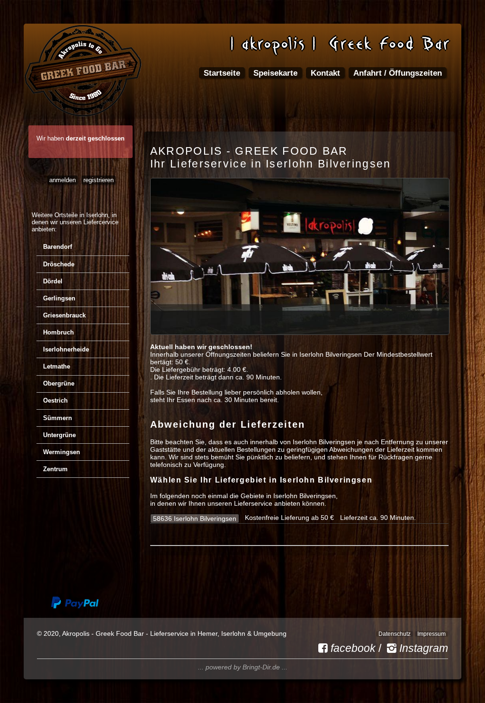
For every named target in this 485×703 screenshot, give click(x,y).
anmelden (62, 180)
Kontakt (325, 73)
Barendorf (57, 246)
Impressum (431, 634)
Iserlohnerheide (66, 349)
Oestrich (55, 400)
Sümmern (57, 418)
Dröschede (58, 264)
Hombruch (58, 332)
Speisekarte (275, 73)
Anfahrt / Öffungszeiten (397, 73)
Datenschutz (394, 634)
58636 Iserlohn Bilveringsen (194, 518)
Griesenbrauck (64, 315)
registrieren (98, 180)
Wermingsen (61, 452)
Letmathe (56, 366)
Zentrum (55, 469)
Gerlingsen (59, 298)
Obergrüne (58, 383)
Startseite (222, 73)
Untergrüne (59, 435)
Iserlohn (97, 215)
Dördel (53, 281)
